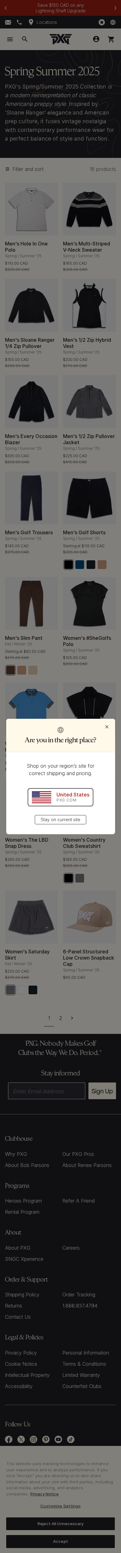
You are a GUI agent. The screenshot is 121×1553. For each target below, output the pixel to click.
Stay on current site (60, 819)
